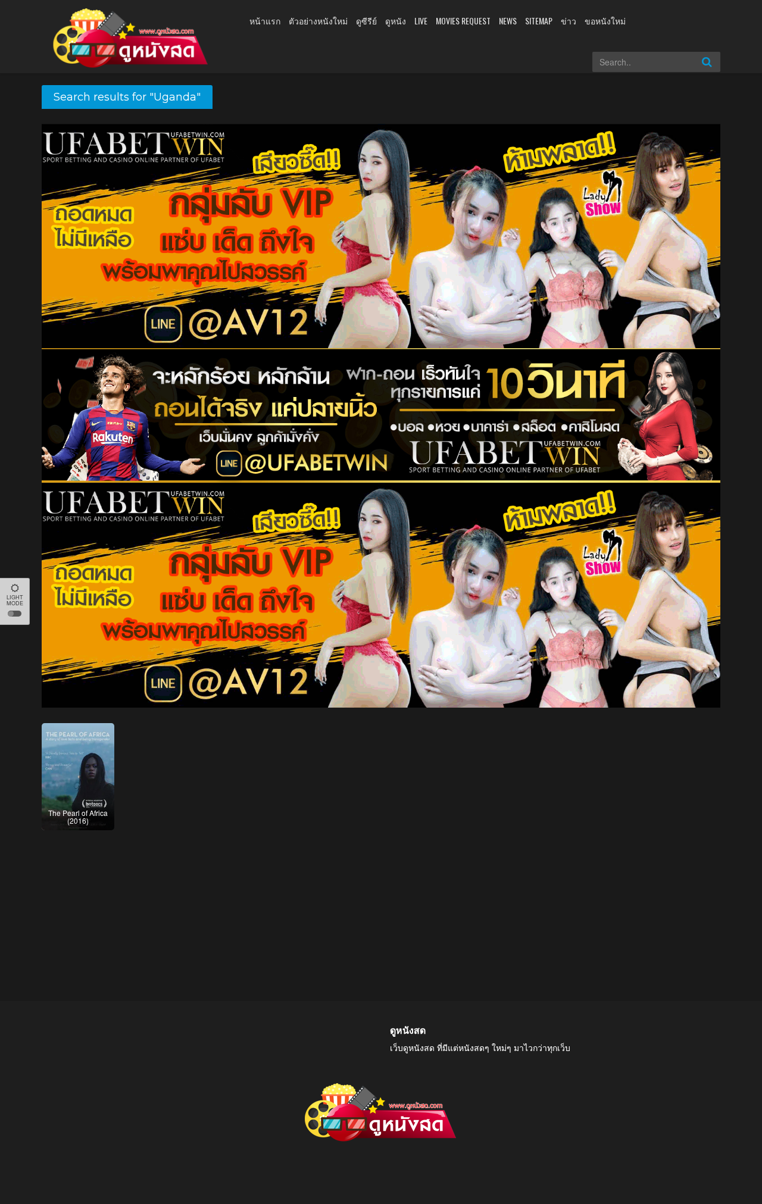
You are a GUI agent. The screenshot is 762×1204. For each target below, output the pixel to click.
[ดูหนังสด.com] (131, 38)
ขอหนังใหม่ (605, 20)
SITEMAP (538, 20)
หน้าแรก (264, 20)
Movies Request (463, 20)
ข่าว (568, 20)
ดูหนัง (395, 20)
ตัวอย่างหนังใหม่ (318, 20)
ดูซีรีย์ (366, 20)
